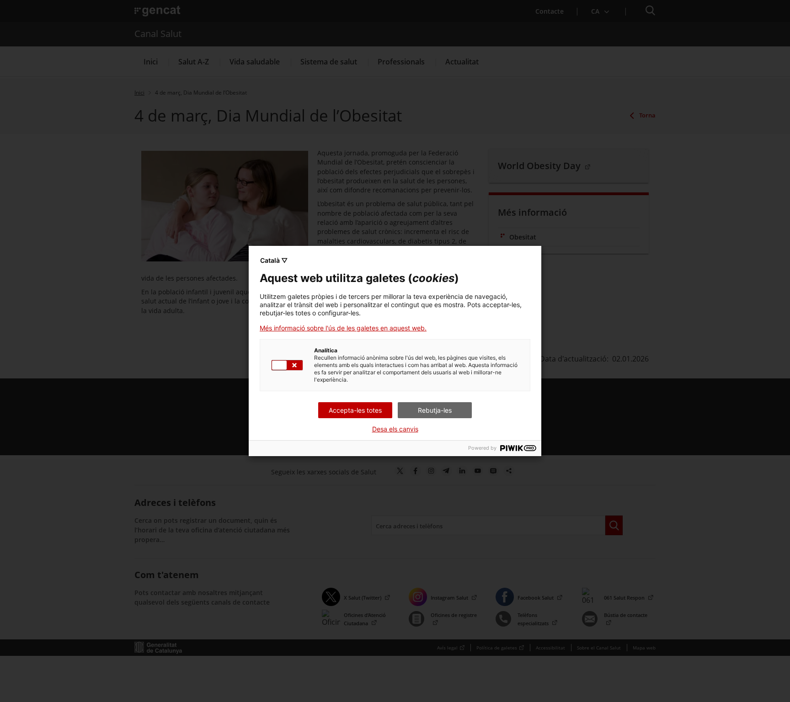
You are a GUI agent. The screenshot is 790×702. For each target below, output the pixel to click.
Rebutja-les (435, 410)
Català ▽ (274, 260)
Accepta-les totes (355, 410)
